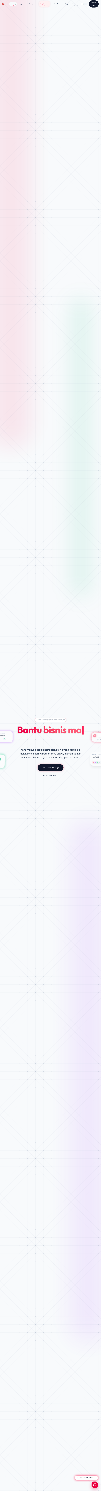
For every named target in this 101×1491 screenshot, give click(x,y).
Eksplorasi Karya (50, 777)
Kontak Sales (93, 4)
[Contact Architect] (95, 1485)
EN (85, 4)
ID (82, 4)
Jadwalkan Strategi (50, 770)
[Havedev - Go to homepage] (5, 4)
